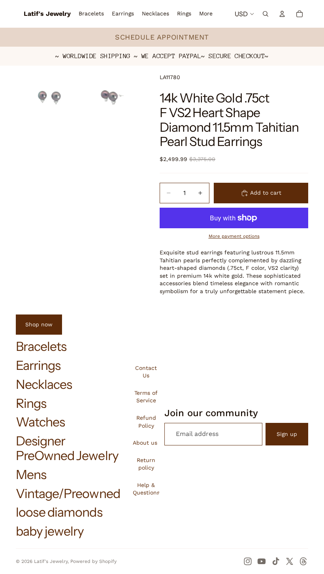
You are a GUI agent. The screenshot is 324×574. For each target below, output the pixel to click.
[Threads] (303, 561)
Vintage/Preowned (68, 493)
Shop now (39, 324)
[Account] (282, 14)
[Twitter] (289, 561)
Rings (31, 403)
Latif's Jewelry (51, 561)
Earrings (38, 365)
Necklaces (44, 384)
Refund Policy (146, 422)
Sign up (287, 434)
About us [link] (145, 442)
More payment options (234, 236)
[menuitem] (206, 13)
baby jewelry (50, 531)
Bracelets (41, 346)
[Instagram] (247, 561)
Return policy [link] (146, 464)
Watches (40, 422)
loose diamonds (59, 512)
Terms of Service (146, 397)
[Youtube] (261, 561)
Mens (31, 474)
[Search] (265, 14)
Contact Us (146, 372)
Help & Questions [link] (146, 489)
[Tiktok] (276, 561)
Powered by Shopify (93, 561)
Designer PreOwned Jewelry (67, 448)
